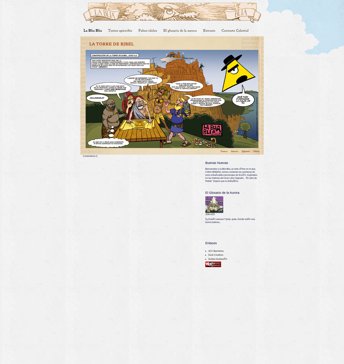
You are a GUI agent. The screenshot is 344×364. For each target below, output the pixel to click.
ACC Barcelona (216, 251)
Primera (224, 151)
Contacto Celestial (235, 30)
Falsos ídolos (147, 30)
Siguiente (246, 151)
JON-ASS (210, 214)
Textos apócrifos (120, 30)
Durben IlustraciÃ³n (217, 259)
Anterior (234, 151)
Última (256, 151)
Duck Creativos (215, 255)
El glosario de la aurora (180, 30)
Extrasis (209, 30)
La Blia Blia (92, 30)
